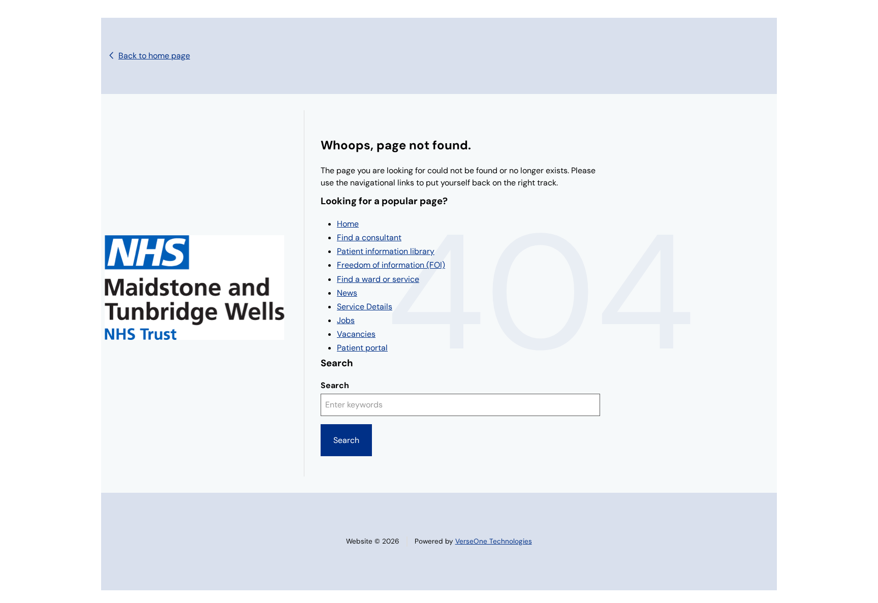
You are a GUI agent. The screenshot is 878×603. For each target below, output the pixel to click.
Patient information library (385, 251)
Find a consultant (369, 237)
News (347, 293)
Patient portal (362, 347)
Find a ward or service (378, 279)
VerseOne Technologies (493, 541)
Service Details (364, 306)
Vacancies (356, 334)
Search (335, 385)
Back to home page (154, 55)
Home (348, 223)
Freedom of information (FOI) (391, 265)
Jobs (346, 320)
